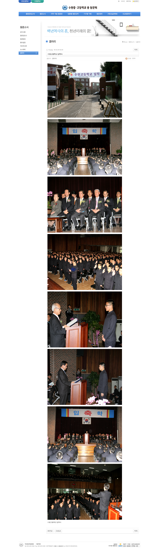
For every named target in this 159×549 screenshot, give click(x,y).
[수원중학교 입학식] (50, 531)
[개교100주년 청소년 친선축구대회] (58, 531)
